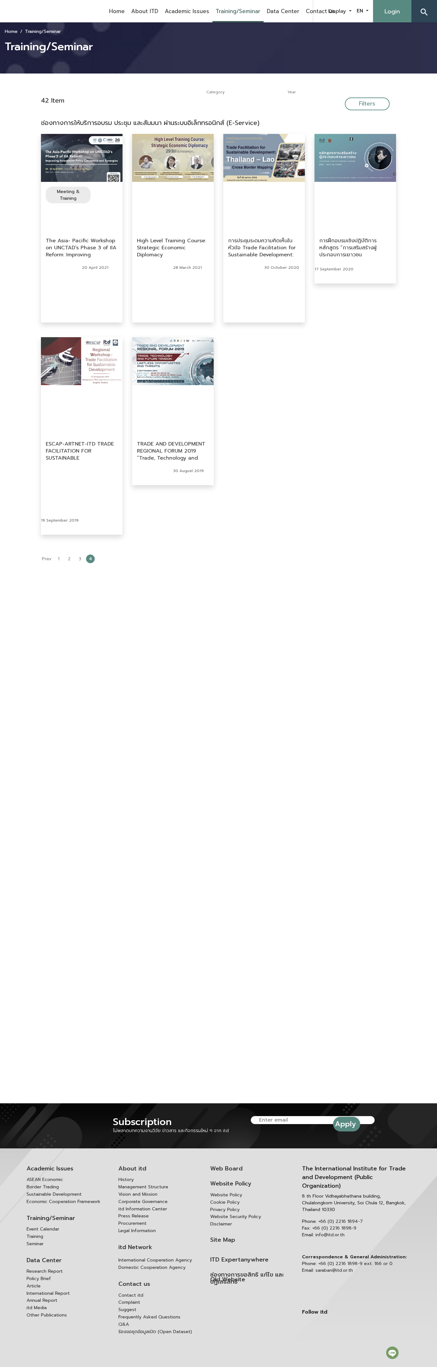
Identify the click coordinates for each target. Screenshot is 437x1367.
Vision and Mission (137, 1194)
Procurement (132, 1223)
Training (35, 1236)
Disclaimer (221, 1224)
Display (338, 11)
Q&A (123, 1324)
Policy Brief (39, 1278)
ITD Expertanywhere (239, 1259)
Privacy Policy (225, 1209)
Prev (47, 558)
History (126, 1179)
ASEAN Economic (45, 1179)
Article (34, 1286)
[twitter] (302, 11)
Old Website (227, 1279)
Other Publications (47, 1315)
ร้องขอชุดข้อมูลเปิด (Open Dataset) (155, 1331)
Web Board (226, 1168)
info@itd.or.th (330, 1234)
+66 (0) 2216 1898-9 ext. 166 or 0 (355, 1263)
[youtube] (286, 11)
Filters (367, 103)
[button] (424, 11)
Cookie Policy (225, 1202)
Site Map (222, 1240)
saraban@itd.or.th (334, 1270)
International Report (48, 1293)
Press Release (133, 1216)
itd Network (135, 1247)
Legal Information (137, 1230)
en (361, 10)
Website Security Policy (235, 1216)
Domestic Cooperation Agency (152, 1267)
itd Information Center (142, 1209)
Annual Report (42, 1300)
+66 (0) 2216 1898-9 (334, 1228)
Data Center (44, 1260)
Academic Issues (187, 11)
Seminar (35, 1243)
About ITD (144, 11)
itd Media (37, 1307)
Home (117, 11)
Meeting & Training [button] (68, 195)
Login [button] (392, 11)
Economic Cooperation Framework (63, 1201)
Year (291, 92)
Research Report (45, 1271)
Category (215, 92)
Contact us (320, 11)
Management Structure (143, 1187)
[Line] (392, 1352)
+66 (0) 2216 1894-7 (340, 1221)
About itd (132, 1168)
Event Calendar (43, 1229)
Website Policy (230, 1183)
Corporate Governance (143, 1201)
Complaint (129, 1302)
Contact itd (130, 1295)
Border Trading (43, 1187)
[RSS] (358, 1355)
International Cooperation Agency (155, 1260)
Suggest (127, 1309)
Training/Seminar (238, 11)
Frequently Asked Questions (149, 1317)
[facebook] (270, 11)
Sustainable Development (54, 1194)
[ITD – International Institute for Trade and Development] (53, 11)
